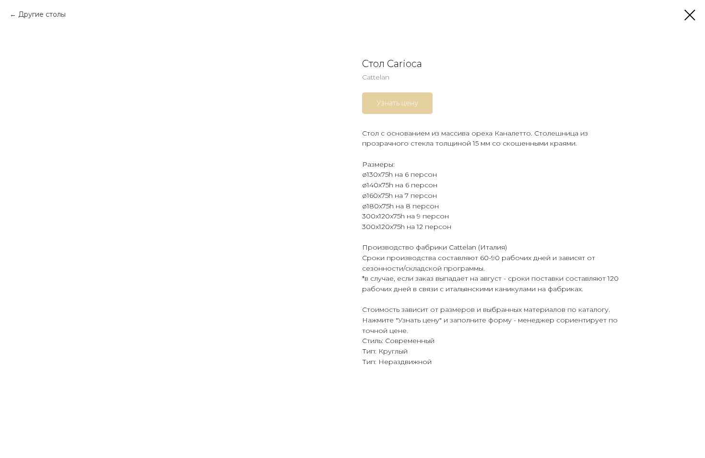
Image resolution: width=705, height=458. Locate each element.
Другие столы (42, 14)
